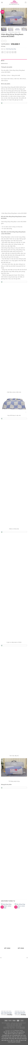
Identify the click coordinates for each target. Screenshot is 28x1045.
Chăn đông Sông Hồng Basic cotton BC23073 (20, 1013)
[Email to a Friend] (10, 52)
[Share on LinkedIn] (15, 52)
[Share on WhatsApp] (2, 52)
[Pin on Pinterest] (13, 52)
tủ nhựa (24, 1036)
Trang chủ (4, 32)
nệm (17, 1040)
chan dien (3, 1038)
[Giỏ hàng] (25, 2)
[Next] (24, 17)
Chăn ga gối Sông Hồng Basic (18, 1023)
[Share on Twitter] (7, 52)
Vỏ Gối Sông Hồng (20, 1028)
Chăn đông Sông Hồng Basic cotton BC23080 (6, 1013)
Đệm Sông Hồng (6, 1023)
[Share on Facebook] (5, 52)
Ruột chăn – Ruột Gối (9, 1028)
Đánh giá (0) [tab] (4, 63)
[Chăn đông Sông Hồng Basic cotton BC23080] (7, 956)
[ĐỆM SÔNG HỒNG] (14, 2)
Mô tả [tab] (2, 60)
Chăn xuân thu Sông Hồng (14, 1026)
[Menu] (2, 2)
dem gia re (21, 1040)
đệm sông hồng (10, 1038)
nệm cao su (15, 1033)
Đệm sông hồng (11, 1032)
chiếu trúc (14, 1036)
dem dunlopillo (16, 1041)
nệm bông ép (8, 1036)
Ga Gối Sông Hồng (20, 1027)
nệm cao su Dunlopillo (12, 1035)
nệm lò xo (10, 1033)
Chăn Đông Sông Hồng (14, 32)
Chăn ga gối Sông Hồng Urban (14, 1024)
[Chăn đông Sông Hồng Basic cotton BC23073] (21, 956)
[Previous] (3, 17)
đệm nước (19, 1036)
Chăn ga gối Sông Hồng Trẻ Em (14, 1025)
